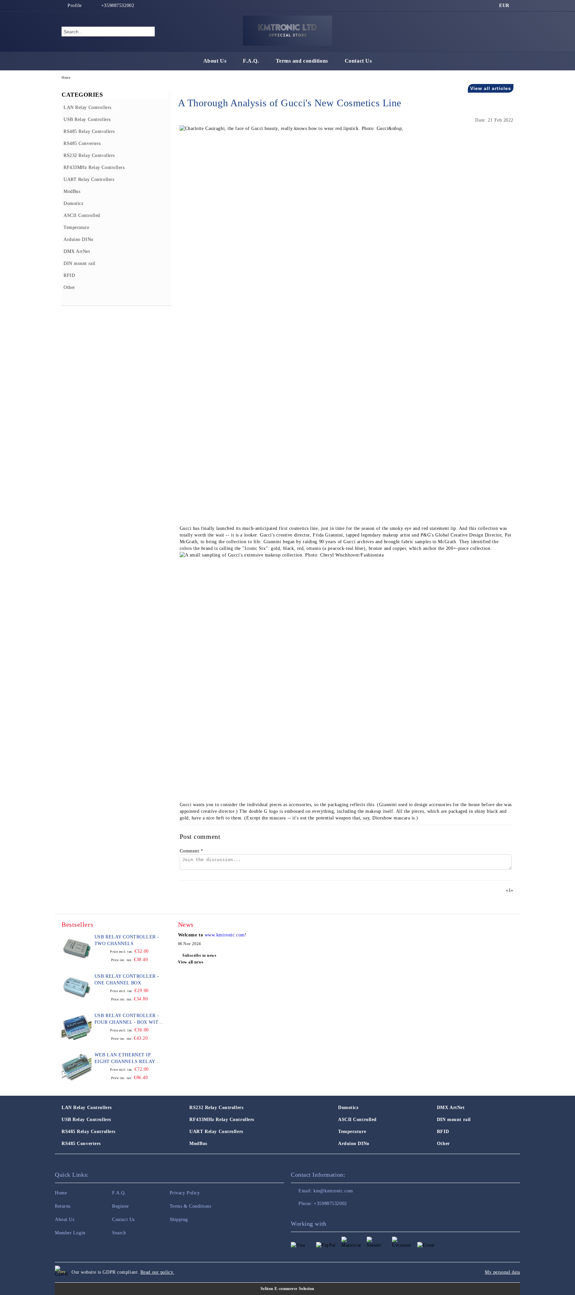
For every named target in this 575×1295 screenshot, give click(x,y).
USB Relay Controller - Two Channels (127, 940)
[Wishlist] (496, 31)
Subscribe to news (199, 955)
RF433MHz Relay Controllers (221, 1119)
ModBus (198, 1143)
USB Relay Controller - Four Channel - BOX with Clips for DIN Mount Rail (128, 1019)
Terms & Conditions (190, 1206)
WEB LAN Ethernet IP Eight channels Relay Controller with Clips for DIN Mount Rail (126, 1058)
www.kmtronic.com (225, 934)
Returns (63, 1206)
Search (119, 1232)
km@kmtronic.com (333, 1190)
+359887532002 (117, 5)
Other (443, 1143)
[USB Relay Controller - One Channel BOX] (77, 988)
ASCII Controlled (357, 1119)
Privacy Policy (185, 1192)
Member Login (70, 1232)
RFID (443, 1131)
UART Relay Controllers (216, 1131)
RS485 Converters (81, 1143)
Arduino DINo (353, 1143)
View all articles (490, 88)
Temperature (352, 1131)
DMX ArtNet (451, 1107)
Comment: (191, 850)
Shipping (179, 1219)
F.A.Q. (251, 61)
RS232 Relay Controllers (216, 1107)
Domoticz (348, 1107)
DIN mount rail (454, 1119)
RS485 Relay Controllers (88, 1131)
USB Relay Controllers (86, 1119)
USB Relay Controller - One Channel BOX (127, 979)
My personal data (502, 1272)
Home (66, 77)
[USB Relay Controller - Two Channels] (77, 949)
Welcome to (191, 934)
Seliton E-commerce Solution (287, 1288)
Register (120, 1206)
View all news (191, 962)
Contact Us (358, 61)
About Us (214, 61)
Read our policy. (157, 1272)
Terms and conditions (302, 61)
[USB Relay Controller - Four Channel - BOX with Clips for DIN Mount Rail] (77, 1027)
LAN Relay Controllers (87, 1107)
